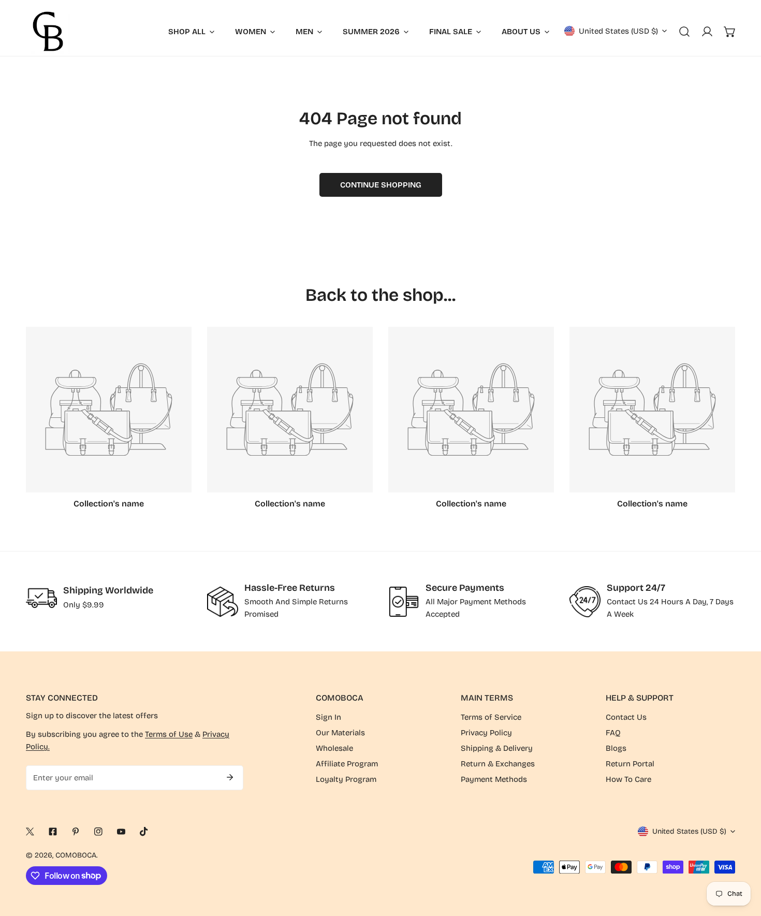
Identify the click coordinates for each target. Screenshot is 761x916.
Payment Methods (494, 779)
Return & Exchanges (498, 763)
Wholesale (334, 748)
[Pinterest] (75, 831)
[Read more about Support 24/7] (585, 601)
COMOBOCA (75, 855)
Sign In (328, 717)
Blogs (616, 748)
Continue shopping (380, 185)
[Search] (684, 31)
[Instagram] (98, 831)
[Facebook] (52, 831)
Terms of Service (491, 717)
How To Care (628, 779)
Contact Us (626, 717)
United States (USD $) (618, 31)
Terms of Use (169, 734)
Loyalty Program (346, 779)
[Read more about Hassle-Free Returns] (222, 601)
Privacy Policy (486, 732)
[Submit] (229, 777)
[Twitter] (30, 831)
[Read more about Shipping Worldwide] (41, 598)
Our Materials (340, 732)
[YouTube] (121, 831)
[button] (730, 31)
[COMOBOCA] (48, 31)
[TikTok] (144, 831)
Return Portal (630, 763)
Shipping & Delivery (497, 748)
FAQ (613, 732)
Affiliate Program (347, 763)
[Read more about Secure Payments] (403, 601)
